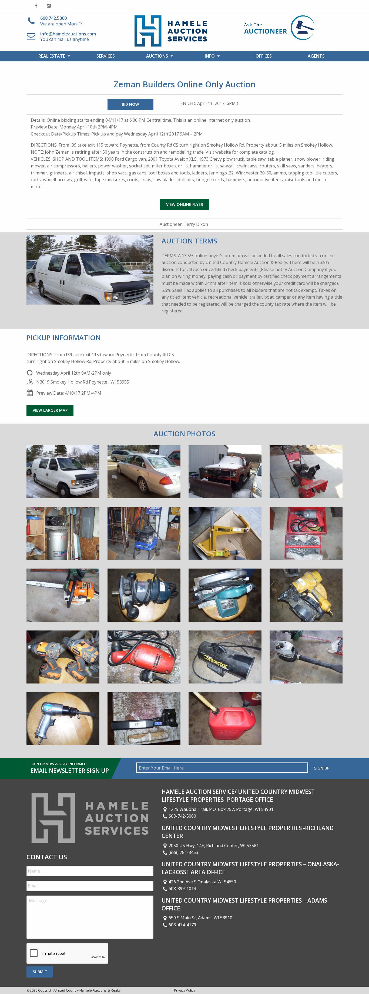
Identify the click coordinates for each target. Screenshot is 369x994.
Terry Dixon (196, 224)
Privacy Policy (184, 990)
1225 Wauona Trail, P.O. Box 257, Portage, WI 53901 (221, 809)
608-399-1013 (182, 888)
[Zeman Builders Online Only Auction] (62, 475)
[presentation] (67, 953)
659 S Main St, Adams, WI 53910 (200, 918)
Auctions (157, 56)
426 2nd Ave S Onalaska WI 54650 (202, 882)
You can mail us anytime (68, 36)
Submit (40, 971)
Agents (316, 56)
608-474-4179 (182, 925)
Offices (264, 56)
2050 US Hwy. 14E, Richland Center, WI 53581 (214, 845)
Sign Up (321, 768)
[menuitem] (52, 56)
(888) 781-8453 (183, 852)
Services (105, 56)
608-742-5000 (182, 816)
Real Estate (51, 56)
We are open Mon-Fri (61, 21)
